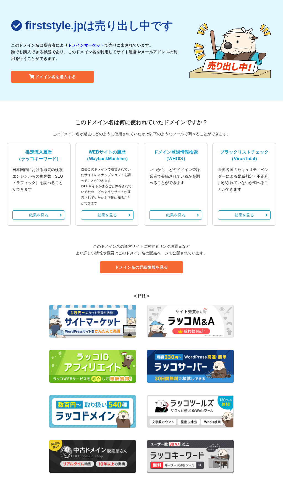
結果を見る (38, 215)
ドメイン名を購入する (55, 77)
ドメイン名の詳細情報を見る (141, 267)
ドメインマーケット (86, 45)
